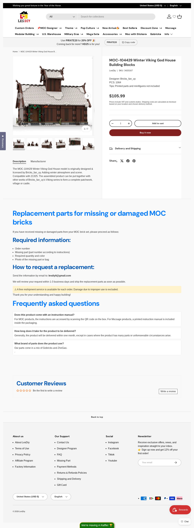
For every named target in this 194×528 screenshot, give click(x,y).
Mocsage (170, 28)
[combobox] (100, 17)
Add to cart (158, 123)
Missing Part (63, 460)
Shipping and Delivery (69, 479)
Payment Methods (66, 466)
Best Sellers (130, 28)
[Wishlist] (174, 16)
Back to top (97, 417)
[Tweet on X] (122, 161)
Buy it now (145, 132)
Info (167, 34)
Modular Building (25, 34)
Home (15, 52)
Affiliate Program (24, 460)
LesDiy (112, 70)
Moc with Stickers (136, 34)
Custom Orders (24, 28)
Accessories (110, 34)
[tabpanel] (54, 176)
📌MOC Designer (47, 28)
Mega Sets (93, 34)
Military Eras (71, 34)
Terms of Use (22, 448)
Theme (69, 28)
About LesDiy (22, 442)
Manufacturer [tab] (38, 161)
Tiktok (111, 454)
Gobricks (155, 34)
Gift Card (62, 485)
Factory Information (25, 466)
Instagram (113, 442)
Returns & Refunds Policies (72, 472)
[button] (179, 16)
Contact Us (63, 442)
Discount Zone (149, 28)
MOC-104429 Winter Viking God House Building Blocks (39, 52)
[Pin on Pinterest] (134, 161)
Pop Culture (88, 28)
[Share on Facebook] (128, 161)
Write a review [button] (168, 391)
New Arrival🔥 (110, 28)
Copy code (130, 42)
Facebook (113, 448)
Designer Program (67, 448)
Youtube (112, 460)
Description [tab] (19, 161)
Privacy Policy (22, 454)
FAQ (59, 454)
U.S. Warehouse (51, 34)
